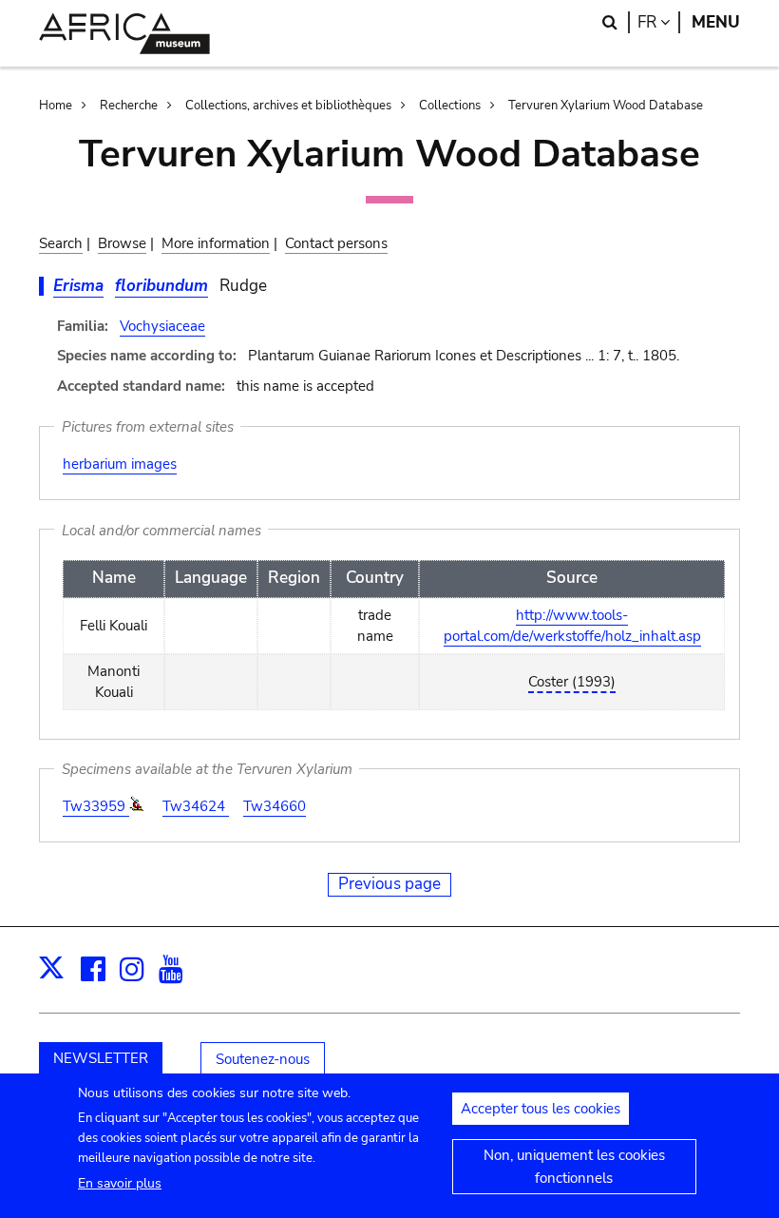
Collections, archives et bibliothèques (288, 105)
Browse (122, 243)
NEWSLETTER (100, 1058)
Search (61, 243)
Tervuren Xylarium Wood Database (605, 105)
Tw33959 (96, 806)
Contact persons (336, 243)
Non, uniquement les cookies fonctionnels (574, 1167)
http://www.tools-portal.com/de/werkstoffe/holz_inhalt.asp (572, 626)
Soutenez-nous (263, 1059)
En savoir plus (120, 1183)
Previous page (389, 884)
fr (658, 22)
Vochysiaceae (162, 326)
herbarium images (120, 464)
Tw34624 (195, 806)
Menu (716, 22)
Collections (450, 105)
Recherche (129, 105)
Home (55, 105)
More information (216, 243)
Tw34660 (274, 806)
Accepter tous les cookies (540, 1108)
